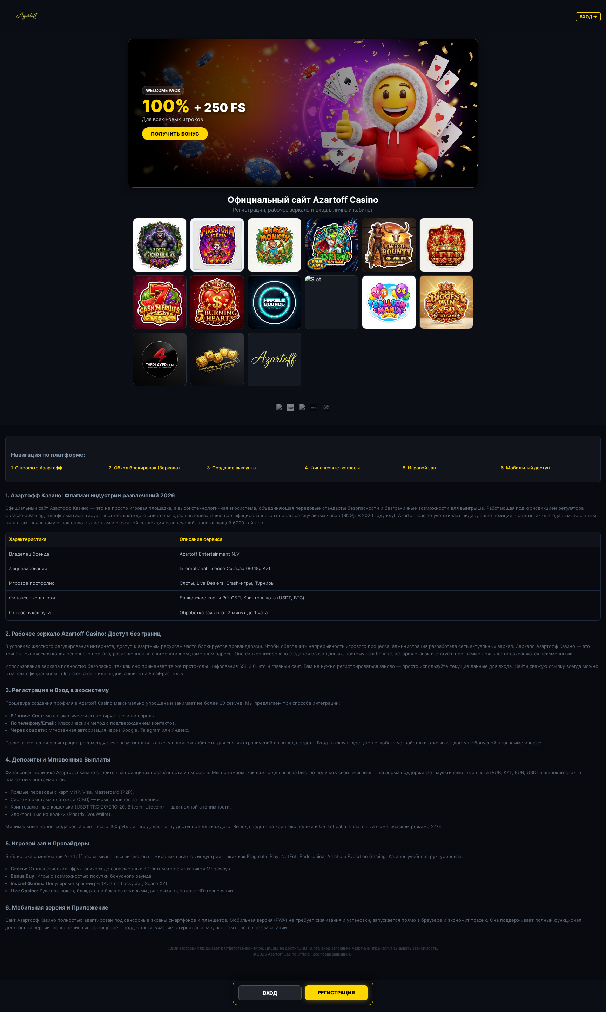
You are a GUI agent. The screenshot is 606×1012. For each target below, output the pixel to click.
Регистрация (336, 993)
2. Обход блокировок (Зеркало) (144, 467)
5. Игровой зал (419, 467)
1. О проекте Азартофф (36, 467)
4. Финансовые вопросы (332, 467)
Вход (270, 993)
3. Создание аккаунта (231, 467)
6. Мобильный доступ (525, 467)
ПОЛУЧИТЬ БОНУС (175, 134)
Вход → (588, 16)
